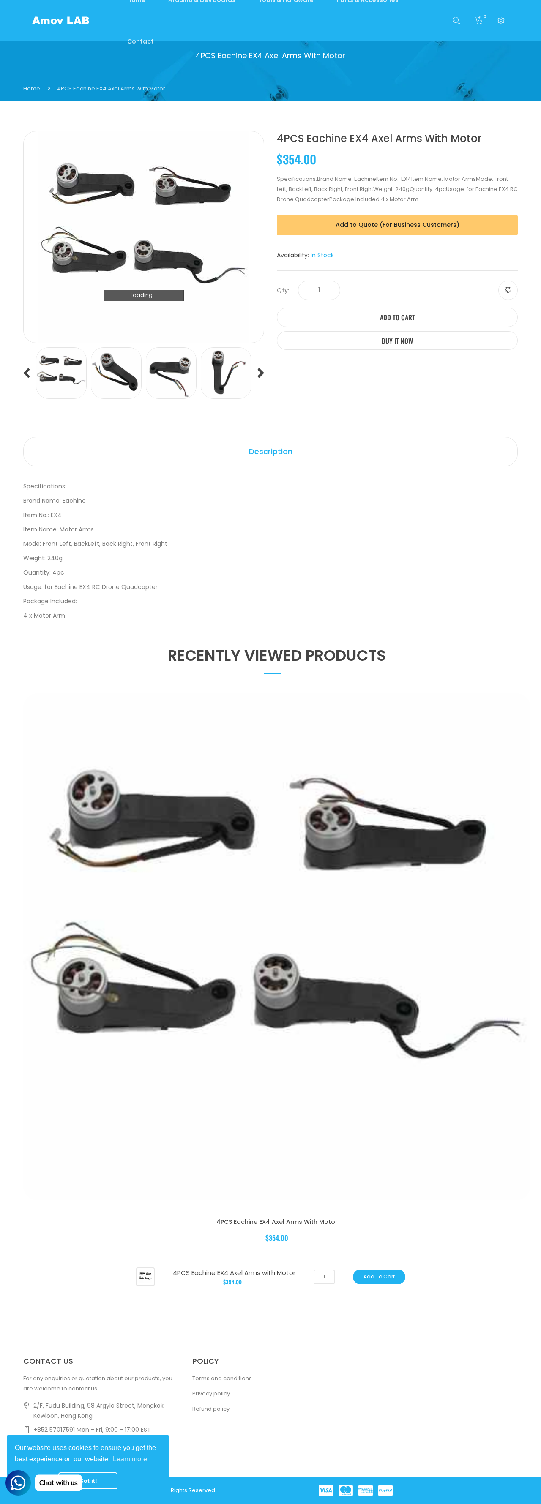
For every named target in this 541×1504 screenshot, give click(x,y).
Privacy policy (211, 1394)
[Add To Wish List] (508, 290)
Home (31, 88)
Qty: (283, 290)
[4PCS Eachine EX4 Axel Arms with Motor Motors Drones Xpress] (61, 373)
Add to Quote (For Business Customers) (397, 225)
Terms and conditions (222, 1378)
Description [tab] (270, 451)
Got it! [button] (88, 1480)
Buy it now (397, 341)
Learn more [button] (130, 1459)
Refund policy (211, 1409)
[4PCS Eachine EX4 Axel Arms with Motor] (145, 1276)
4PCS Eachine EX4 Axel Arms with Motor (277, 1222)
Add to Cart (397, 317)
